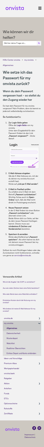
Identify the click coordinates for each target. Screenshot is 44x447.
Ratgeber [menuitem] (8, 378)
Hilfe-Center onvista (11, 60)
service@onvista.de (22, 255)
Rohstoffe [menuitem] (8, 408)
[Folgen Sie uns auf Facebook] (34, 428)
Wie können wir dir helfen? (18, 34)
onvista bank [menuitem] (9, 373)
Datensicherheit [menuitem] (13, 333)
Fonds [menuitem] (6, 393)
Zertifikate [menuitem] (8, 413)
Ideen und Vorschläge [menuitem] (13, 358)
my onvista (28, 60)
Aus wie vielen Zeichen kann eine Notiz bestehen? (21, 288)
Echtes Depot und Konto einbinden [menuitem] (21, 353)
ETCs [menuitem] (6, 398)
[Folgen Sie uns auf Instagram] (39, 428)
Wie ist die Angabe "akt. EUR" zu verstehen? (19, 282)
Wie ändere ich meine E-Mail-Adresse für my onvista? (19, 310)
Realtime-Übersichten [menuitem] (16, 348)
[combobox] (20, 43)
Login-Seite (22, 125)
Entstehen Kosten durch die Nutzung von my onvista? (19, 301)
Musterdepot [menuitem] (12, 338)
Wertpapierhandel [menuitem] (11, 368)
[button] (39, 318)
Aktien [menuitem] (7, 383)
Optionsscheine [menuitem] (10, 403)
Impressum (29, 434)
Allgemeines (8, 65)
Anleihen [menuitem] (7, 388)
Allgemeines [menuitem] (12, 328)
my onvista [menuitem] (8, 323)
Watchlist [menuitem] (11, 343)
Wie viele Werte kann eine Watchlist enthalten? (20, 294)
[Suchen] (39, 43)
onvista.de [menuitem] (8, 318)
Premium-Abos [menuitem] (10, 363)
